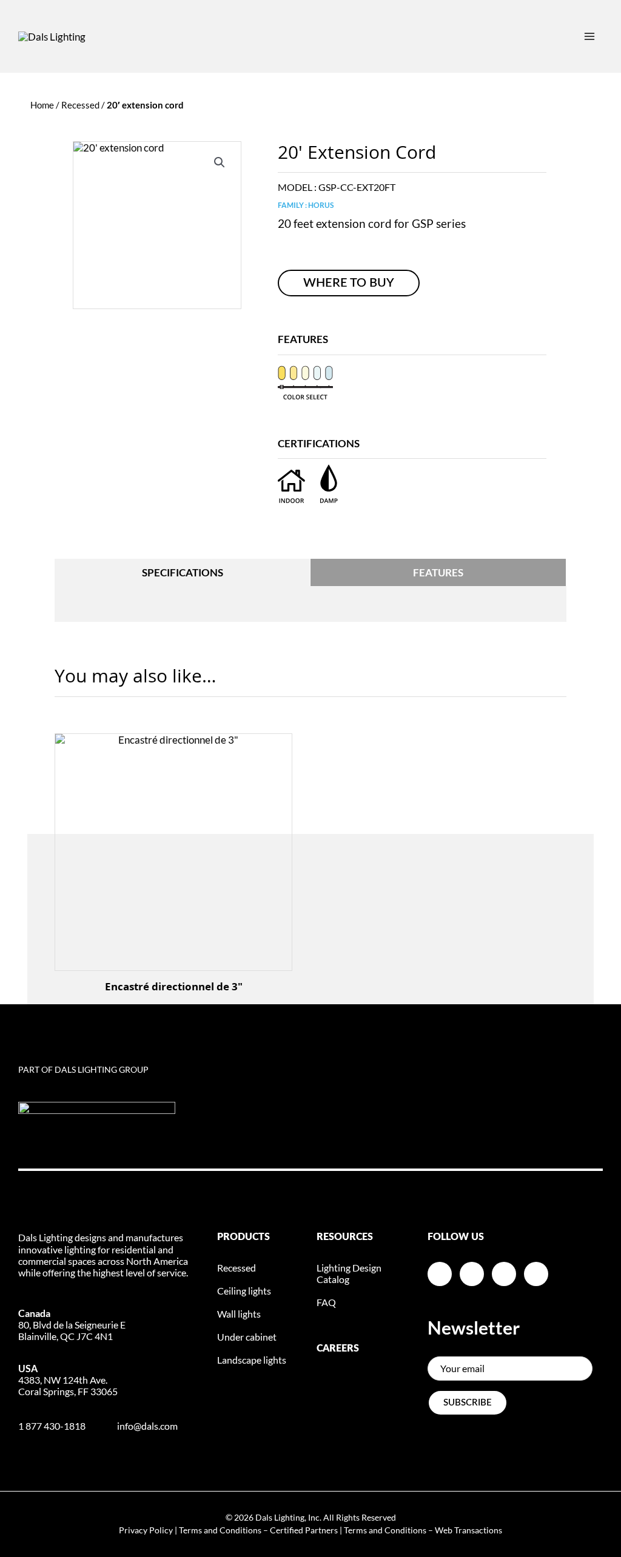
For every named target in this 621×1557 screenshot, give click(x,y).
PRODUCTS (243, 1237)
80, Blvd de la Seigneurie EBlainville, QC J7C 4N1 (72, 1324)
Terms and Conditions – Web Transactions (423, 1530)
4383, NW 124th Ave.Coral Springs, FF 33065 (68, 1379)
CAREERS (338, 1348)
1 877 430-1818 (52, 1426)
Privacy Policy (146, 1530)
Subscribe (467, 1402)
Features (438, 572)
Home (42, 104)
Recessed (80, 104)
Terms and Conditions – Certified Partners (258, 1530)
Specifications (182, 572)
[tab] (182, 572)
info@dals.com (147, 1426)
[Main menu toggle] (589, 36)
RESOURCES (345, 1237)
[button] (219, 162)
